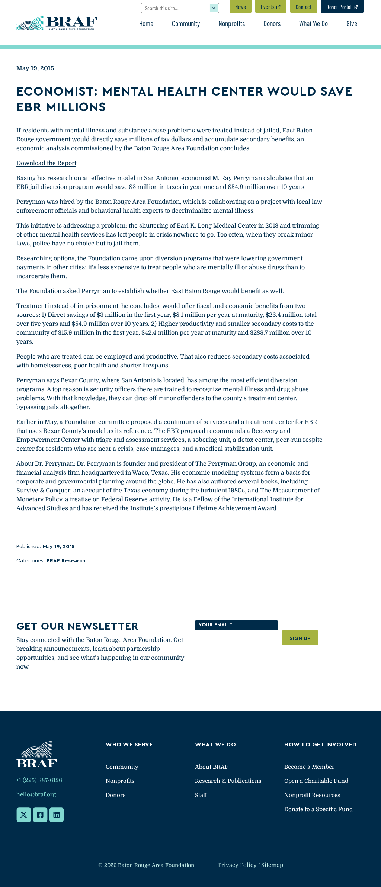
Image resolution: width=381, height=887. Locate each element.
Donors (116, 795)
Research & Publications (228, 781)
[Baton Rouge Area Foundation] (56, 23)
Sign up (300, 638)
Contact (304, 6)
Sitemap (272, 865)
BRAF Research (66, 560)
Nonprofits (120, 781)
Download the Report (46, 163)
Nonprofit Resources (312, 795)
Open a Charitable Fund (316, 781)
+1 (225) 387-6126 (39, 780)
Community (122, 767)
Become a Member (309, 767)
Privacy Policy (237, 865)
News (240, 6)
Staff (201, 795)
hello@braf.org (36, 794)
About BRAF (211, 767)
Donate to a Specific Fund (318, 809)
